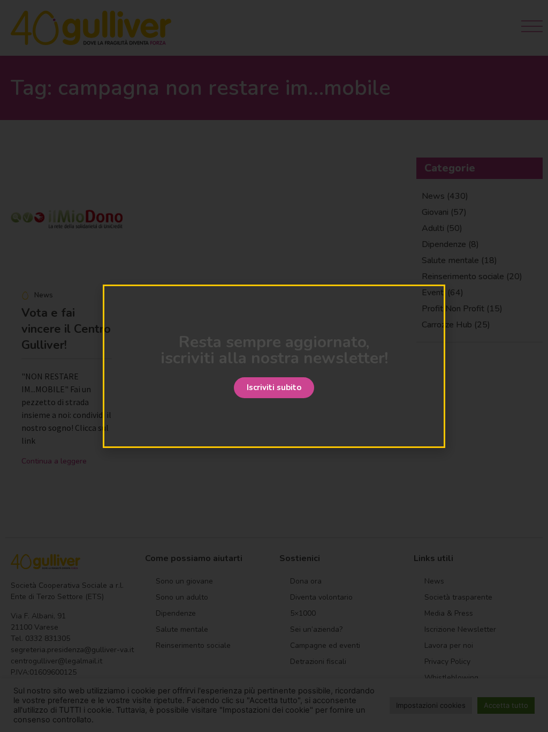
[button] (274, 387)
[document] (274, 366)
